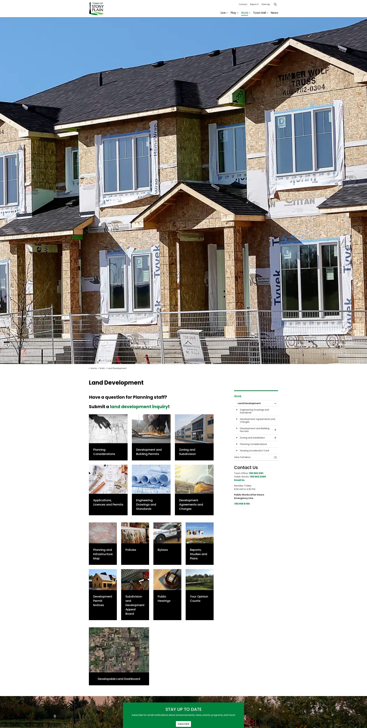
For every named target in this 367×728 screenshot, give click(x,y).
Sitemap (265, 4)
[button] (253, 457)
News (274, 13)
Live (223, 13)
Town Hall (259, 13)
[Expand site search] (275, 4)
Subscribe (183, 724)
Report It (254, 4)
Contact (243, 4)
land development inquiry (139, 407)
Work (244, 13)
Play (233, 13)
